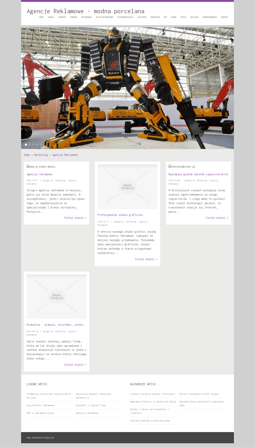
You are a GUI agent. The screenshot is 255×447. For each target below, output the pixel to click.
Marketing (41, 154)
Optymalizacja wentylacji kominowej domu (201, 403)
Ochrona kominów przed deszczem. (150, 420)
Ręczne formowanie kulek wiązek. (199, 394)
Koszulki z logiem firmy (91, 405)
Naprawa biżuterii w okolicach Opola (153, 401)
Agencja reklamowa (39, 174)
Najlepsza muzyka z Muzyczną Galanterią (93, 396)
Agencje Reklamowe (65, 154)
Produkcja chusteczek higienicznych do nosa (49, 396)
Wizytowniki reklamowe (40, 405)
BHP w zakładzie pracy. (41, 413)
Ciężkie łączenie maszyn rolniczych (152, 394)
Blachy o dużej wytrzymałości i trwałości (150, 411)
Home (27, 154)
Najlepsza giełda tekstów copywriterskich (198, 174)
